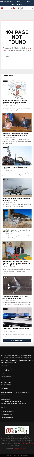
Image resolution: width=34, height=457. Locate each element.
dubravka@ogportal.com (7, 411)
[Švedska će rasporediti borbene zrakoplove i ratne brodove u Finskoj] (17, 187)
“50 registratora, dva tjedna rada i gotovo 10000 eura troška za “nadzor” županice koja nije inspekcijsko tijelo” (16, 263)
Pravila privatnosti (29, 2)
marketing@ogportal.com (7, 370)
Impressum (3, 1)
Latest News (7, 76)
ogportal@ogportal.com (7, 376)
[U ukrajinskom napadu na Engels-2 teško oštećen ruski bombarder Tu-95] (17, 285)
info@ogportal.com (6, 373)
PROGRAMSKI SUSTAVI (27, 443)
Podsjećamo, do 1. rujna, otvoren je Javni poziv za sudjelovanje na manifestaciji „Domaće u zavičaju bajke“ (15, 102)
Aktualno (5, 81)
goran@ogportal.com (6, 414)
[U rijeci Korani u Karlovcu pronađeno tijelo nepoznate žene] (17, 317)
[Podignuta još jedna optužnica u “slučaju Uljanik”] (17, 155)
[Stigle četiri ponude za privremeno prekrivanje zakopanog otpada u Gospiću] (17, 219)
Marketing (9, 1)
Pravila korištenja (18, 2)
